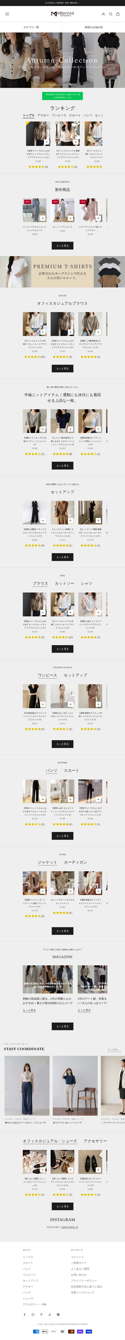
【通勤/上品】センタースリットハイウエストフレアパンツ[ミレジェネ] (62, 811)
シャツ (86, 583)
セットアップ (75, 675)
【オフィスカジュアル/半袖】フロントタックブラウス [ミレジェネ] (97, 154)
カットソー (64, 583)
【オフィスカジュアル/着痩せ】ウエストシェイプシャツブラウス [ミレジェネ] (68, 154)
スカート (71, 770)
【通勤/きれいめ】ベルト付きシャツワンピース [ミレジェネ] (62, 716)
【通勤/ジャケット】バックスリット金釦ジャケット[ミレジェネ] (34, 903)
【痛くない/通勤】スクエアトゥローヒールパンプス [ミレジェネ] (62, 1182)
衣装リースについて (82, 1292)
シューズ (28, 1298)
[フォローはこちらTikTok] (49, 1314)
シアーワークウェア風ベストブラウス (90, 228)
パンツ (51, 770)
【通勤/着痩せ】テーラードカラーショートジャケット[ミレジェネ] (90, 903)
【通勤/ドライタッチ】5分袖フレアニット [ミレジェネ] (34, 441)
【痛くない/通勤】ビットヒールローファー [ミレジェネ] (34, 1182)
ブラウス (40, 583)
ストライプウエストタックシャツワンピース (34, 228)
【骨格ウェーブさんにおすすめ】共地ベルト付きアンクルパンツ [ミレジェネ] (90, 811)
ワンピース (47, 675)
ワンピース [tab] (59, 115)
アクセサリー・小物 (101, 1141)
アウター (28, 1286)
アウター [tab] (43, 115)
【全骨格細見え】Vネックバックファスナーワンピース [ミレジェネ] (34, 716)
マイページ (77, 1257)
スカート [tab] (75, 115)
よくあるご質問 (80, 1269)
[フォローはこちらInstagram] (33, 1314)
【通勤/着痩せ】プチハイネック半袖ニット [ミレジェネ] (90, 441)
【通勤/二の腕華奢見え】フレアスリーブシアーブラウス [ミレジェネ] (90, 344)
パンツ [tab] (87, 115)
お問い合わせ (79, 1274)
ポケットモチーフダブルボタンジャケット (62, 901)
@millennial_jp (69, 1227)
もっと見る (62, 245)
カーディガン (75, 862)
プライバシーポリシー (84, 1280)
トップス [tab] (29, 115)
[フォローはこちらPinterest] (41, 1314)
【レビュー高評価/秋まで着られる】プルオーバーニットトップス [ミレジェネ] (62, 441)
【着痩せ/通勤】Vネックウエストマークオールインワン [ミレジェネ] (34, 532)
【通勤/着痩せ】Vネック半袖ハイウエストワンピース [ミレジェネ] (90, 716)
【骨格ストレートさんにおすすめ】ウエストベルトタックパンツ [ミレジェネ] (34, 811)
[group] (62, 60)
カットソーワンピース (62, 227)
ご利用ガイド (79, 1263)
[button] (37, 166)
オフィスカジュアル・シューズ (50, 1141)
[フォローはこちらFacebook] (24, 1314)
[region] (62, 60)
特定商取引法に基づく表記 (86, 1286)
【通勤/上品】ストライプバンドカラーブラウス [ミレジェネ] (90, 624)
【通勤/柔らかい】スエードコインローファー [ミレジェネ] (90, 1182)
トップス (28, 1257)
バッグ (27, 1292)
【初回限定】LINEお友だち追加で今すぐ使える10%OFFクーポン (62, 96)
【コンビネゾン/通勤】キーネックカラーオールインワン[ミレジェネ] (62, 532)
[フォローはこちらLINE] (58, 1314)
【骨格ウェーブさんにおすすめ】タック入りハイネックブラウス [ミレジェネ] (38, 154)
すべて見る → (114, 1050)
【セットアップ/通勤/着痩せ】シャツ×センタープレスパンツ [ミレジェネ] (90, 532)
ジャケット (47, 862)
